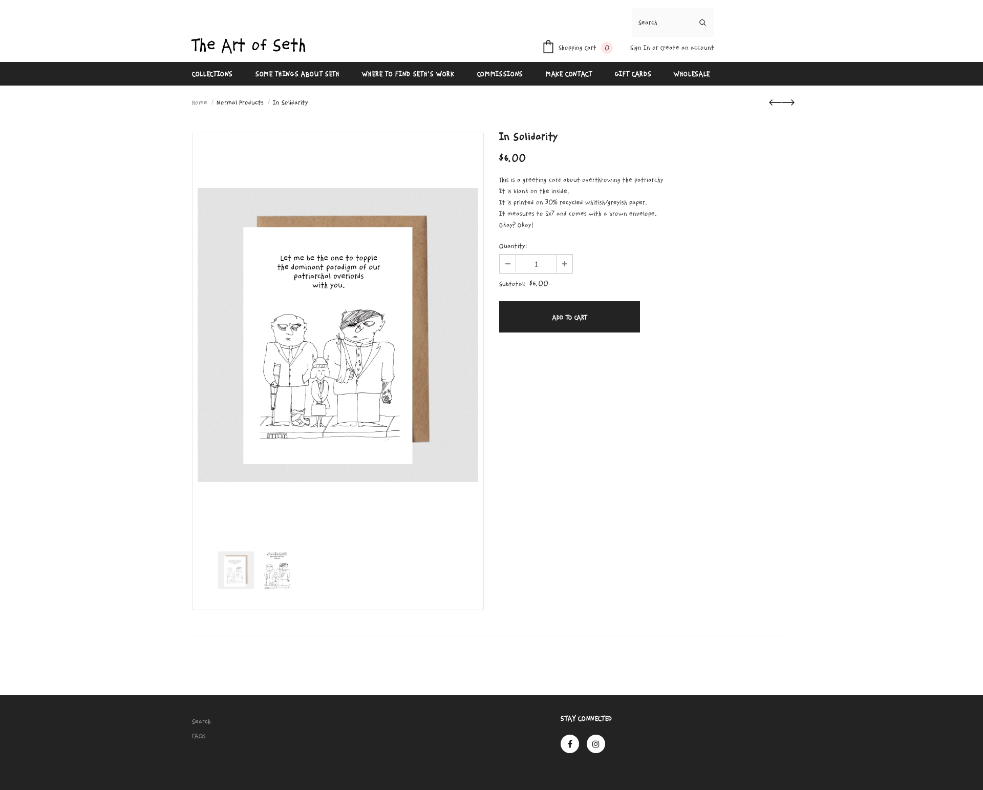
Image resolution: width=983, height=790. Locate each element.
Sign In (641, 47)
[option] (338, 335)
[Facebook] (570, 744)
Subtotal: (512, 283)
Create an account (687, 47)
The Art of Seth (249, 45)
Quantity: (513, 246)
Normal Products (240, 102)
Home (199, 102)
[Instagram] (596, 744)
